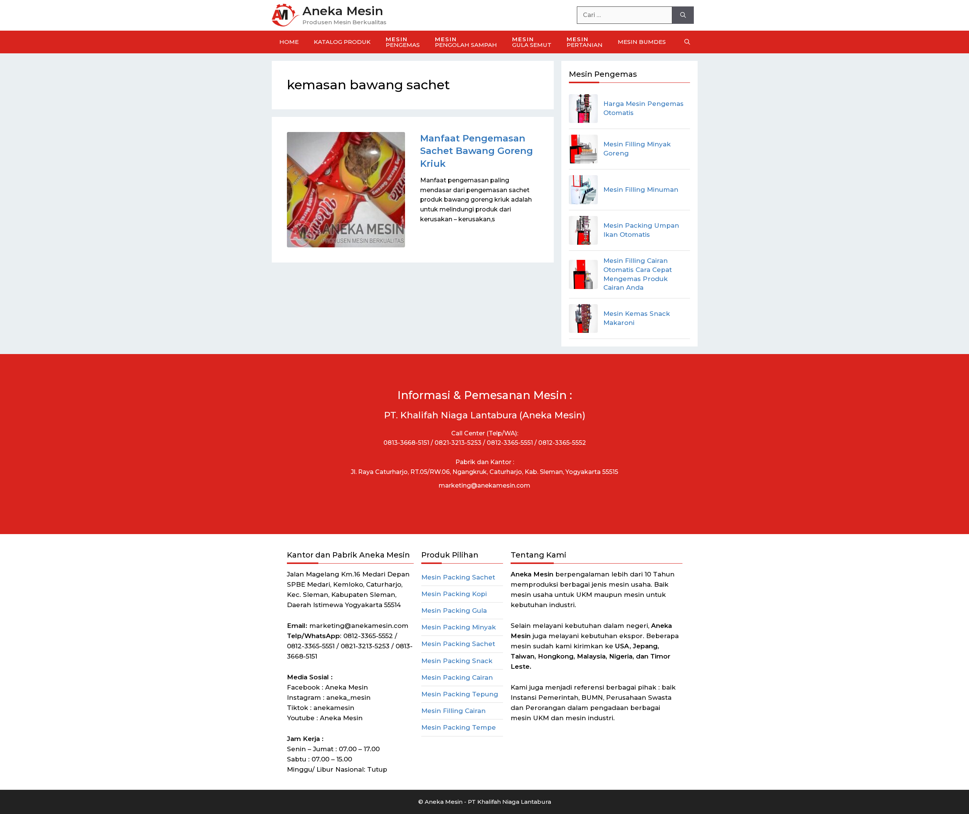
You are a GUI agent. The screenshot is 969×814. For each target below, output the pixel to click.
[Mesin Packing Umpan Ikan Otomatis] (583, 230)
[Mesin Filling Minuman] (583, 189)
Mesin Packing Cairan (457, 677)
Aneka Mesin (342, 10)
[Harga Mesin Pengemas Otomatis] (583, 108)
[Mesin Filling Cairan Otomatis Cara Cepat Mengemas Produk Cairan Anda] (583, 274)
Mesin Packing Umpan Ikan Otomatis (641, 230)
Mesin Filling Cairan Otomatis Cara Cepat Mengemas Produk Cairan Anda (637, 274)
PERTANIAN (585, 42)
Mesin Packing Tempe (458, 727)
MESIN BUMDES (642, 41)
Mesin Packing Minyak (458, 627)
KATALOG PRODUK (342, 41)
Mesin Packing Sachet (458, 577)
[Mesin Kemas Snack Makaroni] (583, 318)
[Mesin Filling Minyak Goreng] (583, 149)
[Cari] (683, 15)
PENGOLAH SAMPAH (466, 42)
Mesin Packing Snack (456, 661)
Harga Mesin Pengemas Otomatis (643, 108)
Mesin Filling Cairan (453, 711)
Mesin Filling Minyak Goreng (637, 148)
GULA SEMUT (531, 42)
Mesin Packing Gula (454, 610)
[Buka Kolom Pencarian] (687, 42)
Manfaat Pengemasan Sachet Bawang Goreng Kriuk (476, 151)
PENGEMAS (403, 42)
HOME (289, 41)
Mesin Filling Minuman (640, 189)
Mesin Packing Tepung (459, 694)
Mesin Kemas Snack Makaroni (636, 318)
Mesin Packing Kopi (454, 594)
